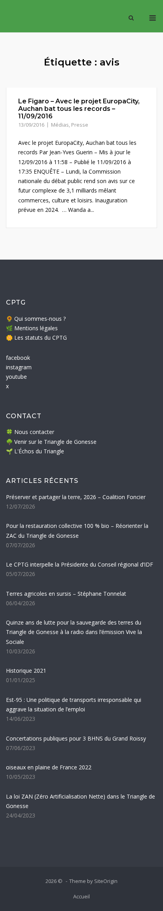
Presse (79, 124)
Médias (60, 124)
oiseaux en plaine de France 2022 (48, 767)
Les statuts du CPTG (40, 337)
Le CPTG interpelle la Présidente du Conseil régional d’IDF (79, 564)
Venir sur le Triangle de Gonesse (55, 441)
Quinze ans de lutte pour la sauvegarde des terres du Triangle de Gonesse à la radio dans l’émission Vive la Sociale (74, 632)
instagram (19, 367)
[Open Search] (131, 18)
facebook (18, 357)
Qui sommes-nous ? (40, 318)
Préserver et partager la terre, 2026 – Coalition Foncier (76, 497)
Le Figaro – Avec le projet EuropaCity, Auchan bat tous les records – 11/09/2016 (79, 108)
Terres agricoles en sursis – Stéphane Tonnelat (66, 593)
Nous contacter (34, 432)
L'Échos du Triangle (39, 451)
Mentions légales (36, 328)
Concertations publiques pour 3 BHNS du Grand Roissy (76, 738)
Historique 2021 (26, 670)
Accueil (81, 896)
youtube (16, 376)
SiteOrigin (106, 881)
